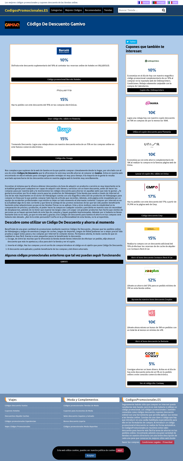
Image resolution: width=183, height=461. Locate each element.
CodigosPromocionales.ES (26, 10)
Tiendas (108, 10)
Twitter (132, 42)
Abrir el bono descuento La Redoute (151, 341)
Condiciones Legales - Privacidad (157, 442)
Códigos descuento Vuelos (16, 405)
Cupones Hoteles (12, 411)
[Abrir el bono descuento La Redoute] (152, 313)
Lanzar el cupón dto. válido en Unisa (152, 174)
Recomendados (93, 10)
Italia (174, 2)
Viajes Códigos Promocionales (17, 426)
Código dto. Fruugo (64, 158)
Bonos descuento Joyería (74, 421)
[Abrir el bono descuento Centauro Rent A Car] (152, 229)
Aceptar (90, 455)
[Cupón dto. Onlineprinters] (152, 61)
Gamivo (64, 262)
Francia (145, 2)
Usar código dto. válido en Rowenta (64, 119)
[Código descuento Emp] (152, 187)
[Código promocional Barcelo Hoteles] (64, 51)
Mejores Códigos (73, 10)
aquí (120, 450)
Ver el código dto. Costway (152, 383)
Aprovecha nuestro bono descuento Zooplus (152, 299)
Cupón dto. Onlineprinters (152, 90)
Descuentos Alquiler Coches (17, 416)
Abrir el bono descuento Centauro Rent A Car (152, 257)
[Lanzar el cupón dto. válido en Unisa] (152, 145)
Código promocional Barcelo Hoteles (64, 79)
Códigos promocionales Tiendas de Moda (81, 405)
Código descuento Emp (151, 215)
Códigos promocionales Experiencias (20, 421)
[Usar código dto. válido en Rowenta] (64, 90)
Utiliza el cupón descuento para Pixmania (152, 132)
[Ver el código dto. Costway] (152, 355)
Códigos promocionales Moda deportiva (80, 426)
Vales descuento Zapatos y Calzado (78, 416)
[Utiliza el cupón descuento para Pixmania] (152, 103)
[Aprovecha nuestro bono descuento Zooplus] (152, 271)
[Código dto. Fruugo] (64, 129)
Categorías (56, 10)
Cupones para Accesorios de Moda (78, 411)
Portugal (160, 2)
